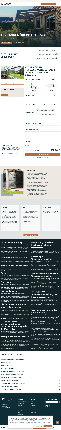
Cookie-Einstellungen (39, 426)
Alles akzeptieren (47, 426)
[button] (42, 80)
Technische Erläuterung (35, 407)
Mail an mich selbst (54, 427)
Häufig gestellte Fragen (35, 408)
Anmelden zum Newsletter (53, 399)
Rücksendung (33, 410)
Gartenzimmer (14, 321)
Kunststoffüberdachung (6, 254)
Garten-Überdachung (46, 283)
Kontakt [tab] (12, 83)
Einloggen (48, 0)
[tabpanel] (12, 91)
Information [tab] (4, 83)
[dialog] (30, 422)
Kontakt (36, 4)
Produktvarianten (34, 405)
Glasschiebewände (43, 287)
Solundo (37, 0)
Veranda (19, 412)
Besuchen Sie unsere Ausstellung (48, 4)
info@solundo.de (6, 92)
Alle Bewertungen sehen (30, 235)
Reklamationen (33, 412)
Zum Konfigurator (6, 42)
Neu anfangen (3, 158)
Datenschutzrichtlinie (41, 420)
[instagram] (49, 406)
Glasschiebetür (54, 285)
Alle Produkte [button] (22, 4)
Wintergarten (7, 321)
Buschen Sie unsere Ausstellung (20, 42)
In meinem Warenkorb (44, 154)
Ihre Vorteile (33, 403)
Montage (32, 401)
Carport (19, 407)
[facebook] (47, 406)
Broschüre (43, 0)
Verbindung (34, 348)
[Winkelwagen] (59, 4)
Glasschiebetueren (21, 408)
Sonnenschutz (20, 414)
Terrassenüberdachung (22, 401)
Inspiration (30, 4)
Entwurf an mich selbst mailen (42, 157)
